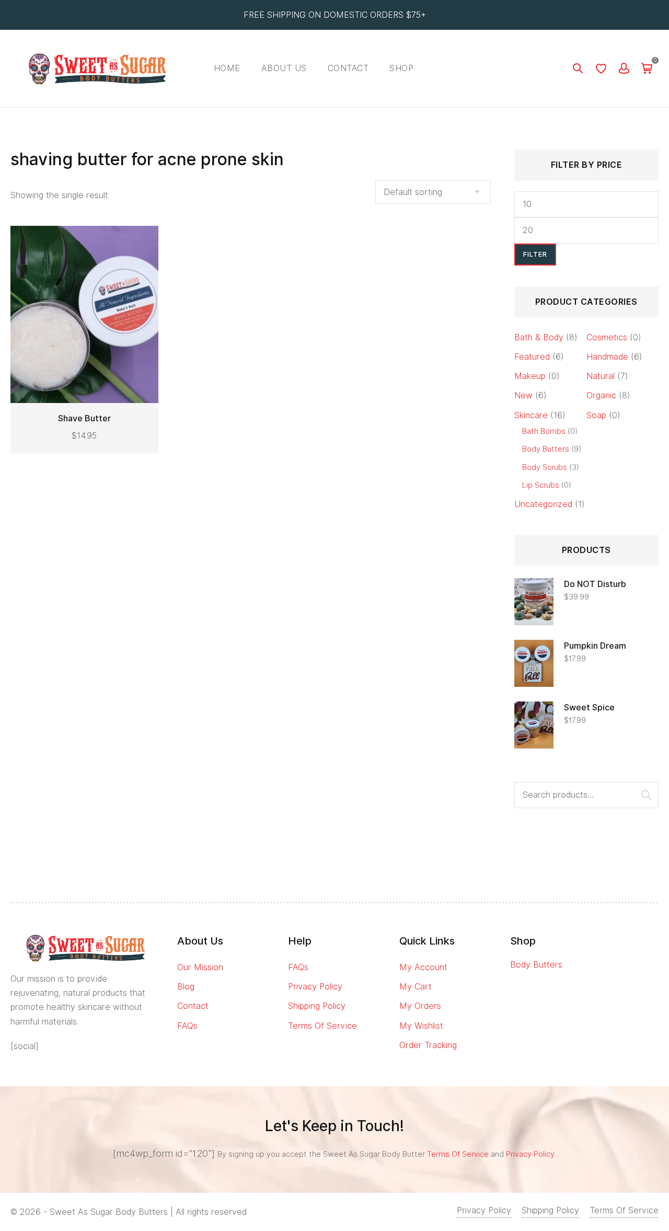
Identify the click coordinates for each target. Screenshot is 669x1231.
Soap (596, 415)
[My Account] (624, 68)
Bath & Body (538, 337)
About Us (284, 68)
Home (227, 68)
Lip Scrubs (540, 484)
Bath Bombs (544, 431)
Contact (348, 68)
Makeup (530, 376)
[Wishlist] (601, 68)
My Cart (415, 987)
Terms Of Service (322, 1026)
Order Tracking (428, 1045)
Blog (185, 987)
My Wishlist (421, 1026)
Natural (600, 376)
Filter (535, 254)
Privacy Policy (315, 987)
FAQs (187, 1026)
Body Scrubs (544, 467)
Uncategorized (543, 504)
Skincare (531, 415)
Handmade (607, 357)
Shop (401, 68)
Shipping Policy (316, 1006)
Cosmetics (606, 337)
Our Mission (200, 967)
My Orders (420, 1006)
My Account (423, 967)
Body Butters (545, 448)
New (523, 395)
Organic (601, 395)
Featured (532, 357)
